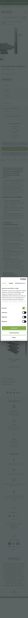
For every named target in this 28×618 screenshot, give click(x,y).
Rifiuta (14, 337)
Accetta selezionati (14, 332)
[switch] (24, 312)
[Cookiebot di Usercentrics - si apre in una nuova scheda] (20, 279)
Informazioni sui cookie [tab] (21, 283)
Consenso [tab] (4, 283)
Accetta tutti (14, 328)
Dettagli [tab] (11, 283)
